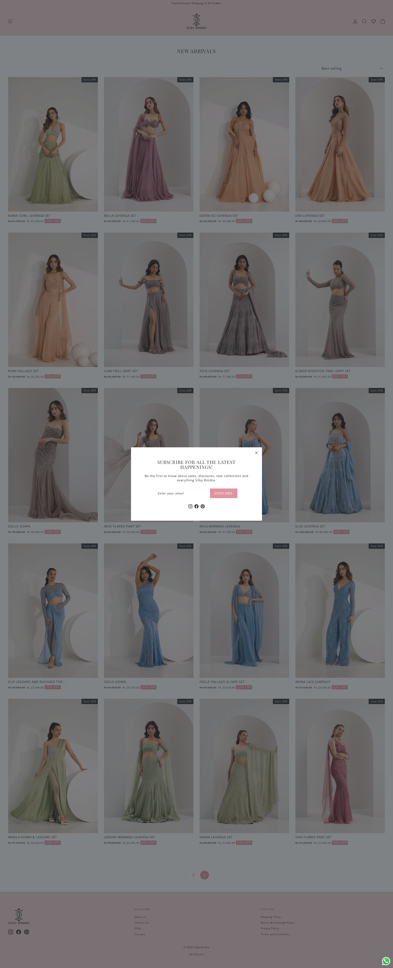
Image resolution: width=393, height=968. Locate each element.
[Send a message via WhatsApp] (386, 961)
